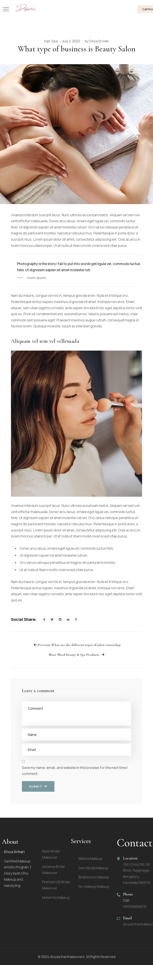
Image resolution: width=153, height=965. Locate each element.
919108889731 (136, 906)
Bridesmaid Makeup (93, 877)
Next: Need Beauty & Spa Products (74, 655)
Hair (47, 41)
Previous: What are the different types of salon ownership (79, 645)
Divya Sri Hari (99, 41)
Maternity (56, 897)
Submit (35, 786)
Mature (90, 858)
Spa (54, 41)
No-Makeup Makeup (93, 886)
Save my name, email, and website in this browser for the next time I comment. (75, 770)
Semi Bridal (93, 868)
